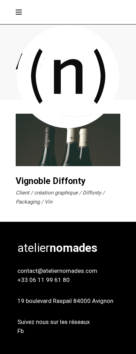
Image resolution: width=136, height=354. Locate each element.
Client (22, 193)
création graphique (56, 193)
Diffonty (92, 193)
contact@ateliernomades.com (57, 270)
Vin (48, 202)
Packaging (28, 202)
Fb (20, 330)
